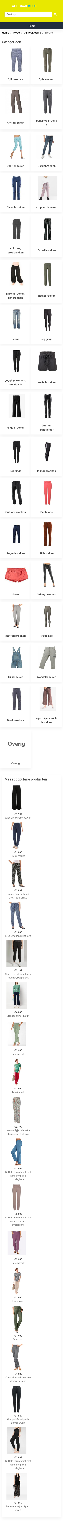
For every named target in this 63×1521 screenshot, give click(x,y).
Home (31, 25)
